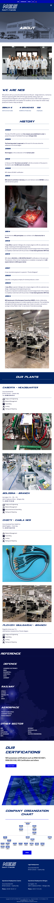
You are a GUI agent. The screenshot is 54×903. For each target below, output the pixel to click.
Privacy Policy (31, 900)
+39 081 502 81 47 (11, 889)
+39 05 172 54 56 (36, 889)
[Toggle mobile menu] (51, 5)
